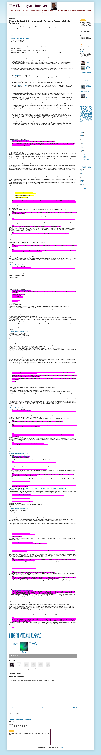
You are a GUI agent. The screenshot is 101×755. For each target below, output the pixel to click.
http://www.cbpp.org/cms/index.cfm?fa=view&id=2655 (18, 489)
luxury (87, 117)
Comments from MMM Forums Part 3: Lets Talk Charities (87, 159)
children (91, 119)
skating (81, 121)
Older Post (75, 707)
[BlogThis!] (14, 655)
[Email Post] (11, 655)
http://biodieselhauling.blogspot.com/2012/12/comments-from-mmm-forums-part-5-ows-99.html (25, 637)
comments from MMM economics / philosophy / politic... (86, 153)
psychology (88, 120)
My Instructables (83, 188)
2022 (82, 181)
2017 (82, 174)
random (90, 106)
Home (43, 707)
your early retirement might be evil (49, 43)
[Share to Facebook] (16, 655)
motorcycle (81, 120)
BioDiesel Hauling (86, 112)
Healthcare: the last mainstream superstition (24, 652)
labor (86, 108)
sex (81, 107)
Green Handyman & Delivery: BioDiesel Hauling (85, 191)
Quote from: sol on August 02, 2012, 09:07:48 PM (20, 140)
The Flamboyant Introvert (29, 6)
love (87, 110)
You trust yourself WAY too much (33, 645)
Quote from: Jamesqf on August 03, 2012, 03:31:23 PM (21, 267)
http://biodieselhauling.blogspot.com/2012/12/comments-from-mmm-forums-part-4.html (23, 636)
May (83, 144)
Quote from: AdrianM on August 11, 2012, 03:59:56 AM (21, 533)
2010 (82, 138)
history (88, 109)
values (66, 281)
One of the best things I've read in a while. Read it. (15, 645)
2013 (82, 169)
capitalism (82, 105)
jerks (84, 115)
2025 (82, 184)
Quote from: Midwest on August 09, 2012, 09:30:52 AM (21, 481)
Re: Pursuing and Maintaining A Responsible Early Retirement (18, 137)
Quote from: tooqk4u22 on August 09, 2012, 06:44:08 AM (21, 410)
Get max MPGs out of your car (86, 189)
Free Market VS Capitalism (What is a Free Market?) (86, 83)
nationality (85, 116)
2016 (82, 173)
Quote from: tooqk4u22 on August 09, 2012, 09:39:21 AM (21, 494)
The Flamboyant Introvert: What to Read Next (20, 719)
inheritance (90, 114)
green (87, 107)
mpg (91, 110)
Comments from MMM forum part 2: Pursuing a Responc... (86, 157)
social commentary (86, 102)
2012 (82, 140)
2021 (82, 180)
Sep (83, 148)
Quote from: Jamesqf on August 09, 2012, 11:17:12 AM (21, 498)
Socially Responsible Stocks (22, 85)
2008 (82, 135)
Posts (83, 44)
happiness (86, 114)
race (83, 107)
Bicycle (90, 111)
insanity (81, 115)
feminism (82, 110)
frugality (90, 115)
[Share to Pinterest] (17, 655)
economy (82, 106)
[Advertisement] (85, 213)
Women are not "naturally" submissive (88, 62)
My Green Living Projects (86, 80)
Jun (83, 146)
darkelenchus (15, 33)
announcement (89, 113)
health (81, 112)
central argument (33, 43)
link (91, 109)
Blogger (61, 747)
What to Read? (84, 40)
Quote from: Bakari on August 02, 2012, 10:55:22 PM (24, 192)
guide (81, 109)
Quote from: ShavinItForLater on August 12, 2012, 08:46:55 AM (22, 590)
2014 (82, 170)
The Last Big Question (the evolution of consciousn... (86, 167)
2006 (82, 132)
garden (86, 119)
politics (90, 104)
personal (82, 104)
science (81, 113)
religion (91, 112)
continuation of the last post (15, 26)
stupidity (90, 107)
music (83, 118)
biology (87, 111)
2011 (82, 139)
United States (89, 105)
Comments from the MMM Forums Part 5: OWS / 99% (86, 164)
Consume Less (16, 75)
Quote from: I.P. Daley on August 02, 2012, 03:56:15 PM (21, 290)
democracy (90, 108)
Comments (83, 46)
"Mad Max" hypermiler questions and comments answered (88, 96)
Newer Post (11, 707)
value (70, 281)
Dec (83, 151)
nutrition (87, 118)
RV (85, 118)
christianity (82, 114)
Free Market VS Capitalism (85, 51)
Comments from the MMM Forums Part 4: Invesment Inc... (86, 162)
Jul (82, 147)
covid (91, 120)
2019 (82, 177)
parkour (85, 120)
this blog (85, 113)
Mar (83, 143)
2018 (82, 176)
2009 (82, 136)
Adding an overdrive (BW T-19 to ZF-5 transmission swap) (88, 68)
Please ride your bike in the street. (88, 86)
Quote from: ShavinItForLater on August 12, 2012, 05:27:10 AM (22, 542)
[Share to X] (15, 655)
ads (85, 117)
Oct (82, 150)
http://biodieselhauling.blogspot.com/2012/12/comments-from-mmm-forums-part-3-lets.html (24, 635)
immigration (90, 116)
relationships (82, 111)
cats (83, 119)
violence (87, 115)
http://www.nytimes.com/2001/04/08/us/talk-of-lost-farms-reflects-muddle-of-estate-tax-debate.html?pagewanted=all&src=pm (46, 488)
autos (85, 109)
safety (88, 119)
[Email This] (13, 655)
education (81, 116)
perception (86, 106)
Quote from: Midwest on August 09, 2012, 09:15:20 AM (21, 456)
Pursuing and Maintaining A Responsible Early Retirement (20, 38)
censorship (82, 117)
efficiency (82, 108)
